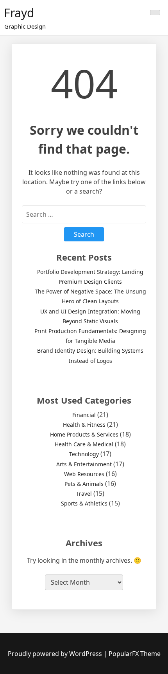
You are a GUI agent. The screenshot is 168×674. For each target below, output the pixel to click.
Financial (84, 415)
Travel (84, 493)
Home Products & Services (84, 434)
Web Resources (84, 474)
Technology (84, 454)
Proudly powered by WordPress (56, 653)
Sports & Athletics (84, 503)
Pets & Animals (84, 483)
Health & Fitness (84, 424)
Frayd (19, 13)
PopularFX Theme (135, 653)
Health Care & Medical (84, 444)
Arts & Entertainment (84, 464)
